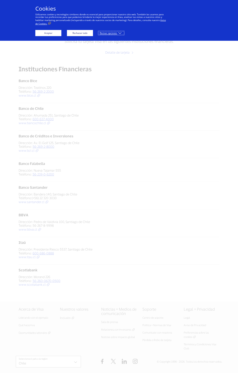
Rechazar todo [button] (80, 33)
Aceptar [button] (48, 33)
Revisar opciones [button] (108, 33)
